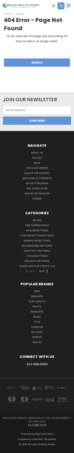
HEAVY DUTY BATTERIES (37, 250)
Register (44, 193)
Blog (37, 163)
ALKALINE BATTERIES (37, 230)
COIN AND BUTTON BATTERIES (37, 235)
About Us (37, 152)
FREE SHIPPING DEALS (37, 225)
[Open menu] (68, 5)
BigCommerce (44, 434)
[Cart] (61, 5)
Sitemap (37, 198)
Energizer (37, 296)
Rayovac (37, 332)
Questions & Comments (37, 178)
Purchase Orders (37, 168)
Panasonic (37, 311)
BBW (37, 291)
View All (37, 342)
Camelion (37, 327)
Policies (37, 158)
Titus (37, 322)
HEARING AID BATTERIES (37, 240)
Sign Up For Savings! (37, 173)
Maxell (37, 316)
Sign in (29, 193)
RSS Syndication (37, 188)
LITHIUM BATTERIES (37, 256)
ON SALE (37, 220)
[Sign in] (53, 5)
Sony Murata (37, 301)
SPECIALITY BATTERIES (37, 261)
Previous (6, 449)
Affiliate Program (37, 183)
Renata (37, 306)
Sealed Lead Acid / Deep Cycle (37, 266)
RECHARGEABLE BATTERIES (37, 245)
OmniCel (37, 337)
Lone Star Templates (44, 439)
